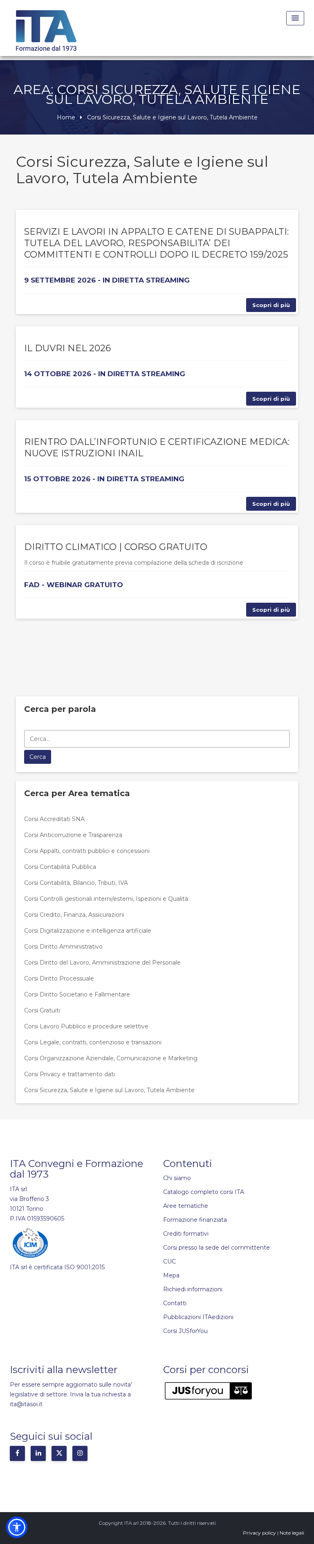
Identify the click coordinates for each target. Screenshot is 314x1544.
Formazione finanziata (195, 1219)
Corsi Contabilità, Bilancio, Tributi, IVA (76, 882)
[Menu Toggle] (295, 18)
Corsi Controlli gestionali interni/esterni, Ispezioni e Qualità (106, 898)
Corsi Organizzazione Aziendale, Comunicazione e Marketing (110, 1058)
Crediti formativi (186, 1233)
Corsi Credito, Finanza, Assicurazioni (74, 914)
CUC (169, 1261)
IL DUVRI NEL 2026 (67, 348)
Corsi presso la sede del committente (216, 1247)
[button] (16, 1527)
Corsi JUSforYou (185, 1331)
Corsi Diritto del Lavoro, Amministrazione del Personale (102, 962)
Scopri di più (271, 305)
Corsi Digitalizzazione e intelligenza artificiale (87, 930)
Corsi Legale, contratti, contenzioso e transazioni (92, 1042)
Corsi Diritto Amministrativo (63, 946)
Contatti (174, 1303)
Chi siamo (177, 1178)
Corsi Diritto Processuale (59, 978)
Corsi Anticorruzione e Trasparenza (73, 835)
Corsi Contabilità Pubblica (60, 867)
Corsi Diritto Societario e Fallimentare (77, 994)
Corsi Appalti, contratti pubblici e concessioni (87, 851)
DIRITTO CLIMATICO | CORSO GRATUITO (115, 546)
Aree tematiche (185, 1206)
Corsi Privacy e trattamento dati (69, 1074)
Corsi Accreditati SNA (54, 819)
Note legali (292, 1533)
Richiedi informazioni (192, 1289)
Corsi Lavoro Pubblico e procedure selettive (86, 1026)
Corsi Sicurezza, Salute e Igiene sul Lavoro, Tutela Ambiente (109, 1090)
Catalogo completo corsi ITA (203, 1192)
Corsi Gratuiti (42, 1010)
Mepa (171, 1275)
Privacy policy (259, 1533)
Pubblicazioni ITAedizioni (198, 1317)
